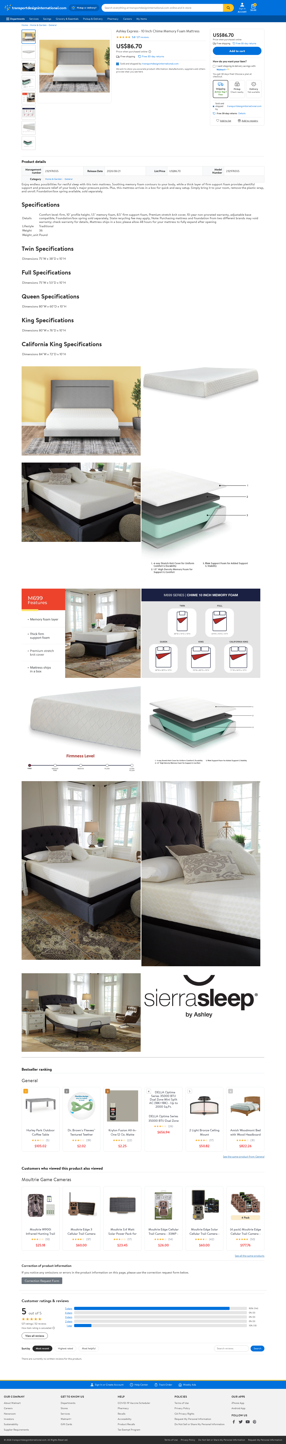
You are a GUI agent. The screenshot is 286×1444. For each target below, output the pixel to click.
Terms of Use (182, 1403)
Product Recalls (126, 1424)
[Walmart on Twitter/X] (241, 1422)
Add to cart (237, 51)
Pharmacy (112, 18)
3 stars (68, 1317)
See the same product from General (243, 1156)
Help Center (141, 1385)
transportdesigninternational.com (160, 63)
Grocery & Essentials (67, 18)
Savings (47, 18)
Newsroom (10, 1413)
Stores (64, 1408)
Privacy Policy (182, 1408)
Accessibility (125, 1419)
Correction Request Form (42, 1281)
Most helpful (89, 1348)
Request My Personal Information (193, 1419)
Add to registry (250, 120)
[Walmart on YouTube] (248, 1422)
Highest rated (65, 1348)
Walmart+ (66, 1419)
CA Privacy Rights (184, 1413)
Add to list (225, 120)
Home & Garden (38, 25)
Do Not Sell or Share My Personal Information (200, 1424)
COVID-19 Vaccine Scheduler (134, 1403)
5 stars (68, 1308)
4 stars (68, 1312)
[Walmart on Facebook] (234, 1422)
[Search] (228, 8)
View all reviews (34, 1336)
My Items (141, 18)
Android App (238, 1408)
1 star (69, 1325)
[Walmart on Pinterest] (255, 1422)
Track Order (165, 1385)
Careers (127, 18)
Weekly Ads (189, 1385)
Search (257, 1348)
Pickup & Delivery (93, 18)
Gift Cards (66, 1424)
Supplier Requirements (16, 1429)
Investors (9, 1419)
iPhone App (238, 1403)
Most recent (42, 1348)
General (53, 25)
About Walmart (12, 1403)
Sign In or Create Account (109, 1385)
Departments (17, 18)
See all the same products (249, 1256)
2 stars (68, 1321)
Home (25, 25)
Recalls (121, 1413)
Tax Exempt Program (129, 1429)
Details (242, 113)
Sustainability (11, 1424)
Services (34, 18)
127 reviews (143, 37)
